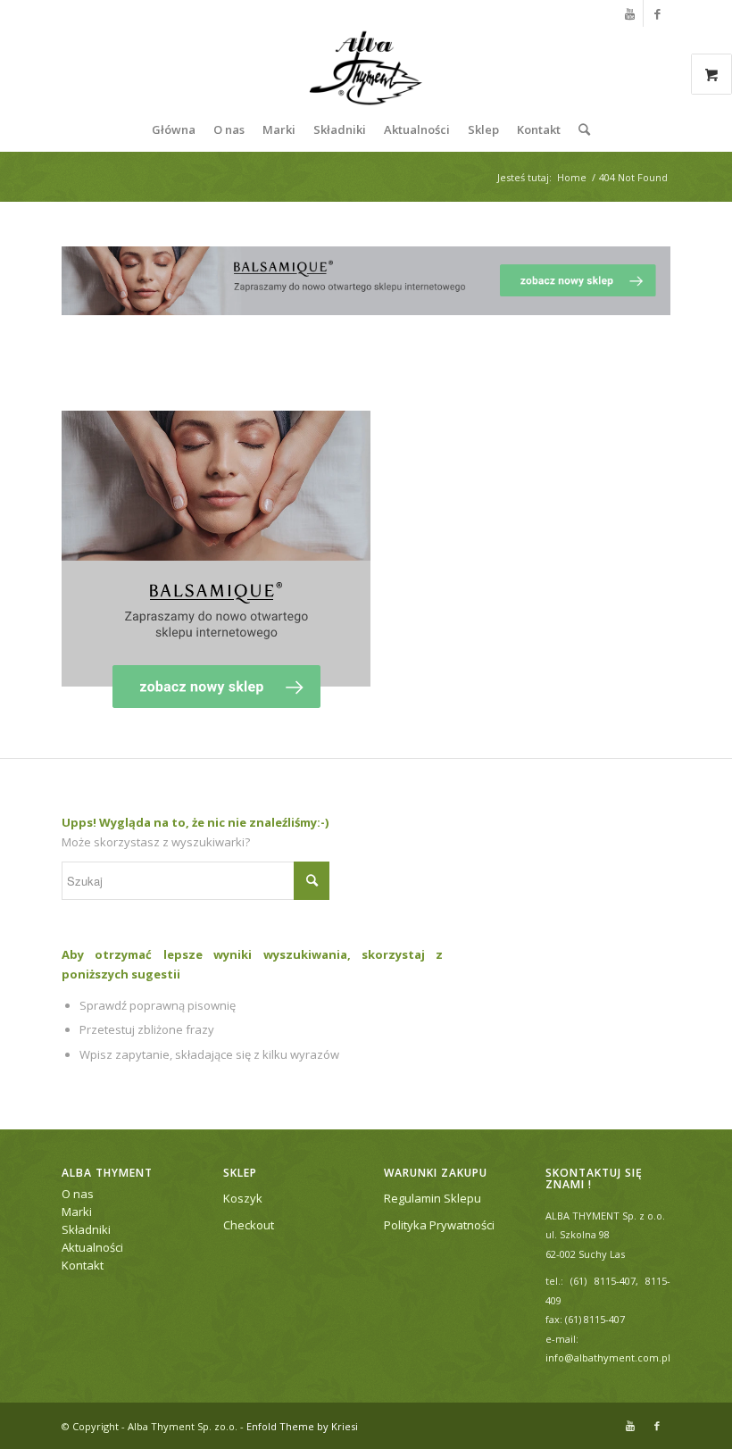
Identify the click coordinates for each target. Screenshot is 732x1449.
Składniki (86, 1229)
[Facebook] (657, 13)
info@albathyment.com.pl (607, 1357)
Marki (77, 1211)
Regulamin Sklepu (432, 1198)
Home (571, 177)
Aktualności (92, 1247)
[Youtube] (630, 13)
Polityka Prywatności (439, 1225)
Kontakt (83, 1265)
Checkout (248, 1225)
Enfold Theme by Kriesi (302, 1426)
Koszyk (242, 1198)
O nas (78, 1194)
